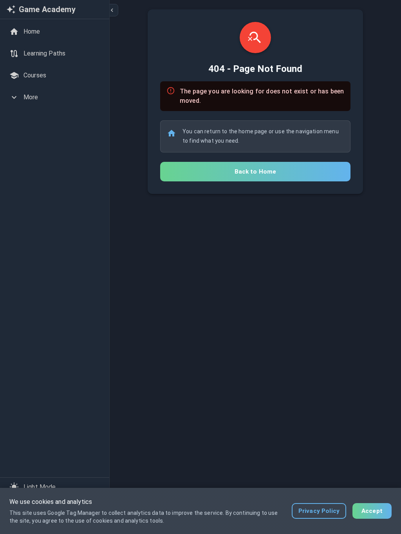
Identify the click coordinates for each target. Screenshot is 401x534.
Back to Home (255, 171)
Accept (372, 510)
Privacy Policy (319, 510)
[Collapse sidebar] (112, 10)
